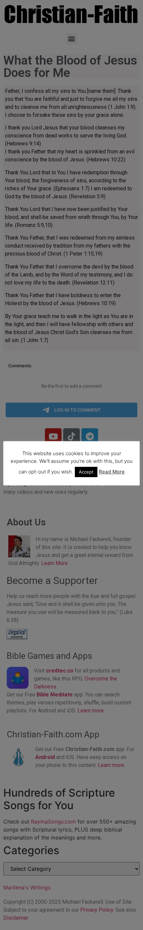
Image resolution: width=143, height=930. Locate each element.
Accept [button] (86, 471)
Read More (112, 471)
